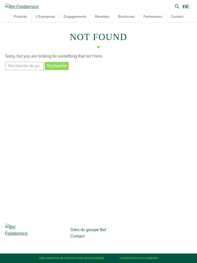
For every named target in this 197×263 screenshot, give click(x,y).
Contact (177, 16)
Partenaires (152, 16)
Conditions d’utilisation (139, 258)
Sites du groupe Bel (88, 230)
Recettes (102, 16)
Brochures (126, 16)
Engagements (75, 16)
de (185, 6)
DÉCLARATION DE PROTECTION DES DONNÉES (71, 258)
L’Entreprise (45, 16)
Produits (20, 16)
